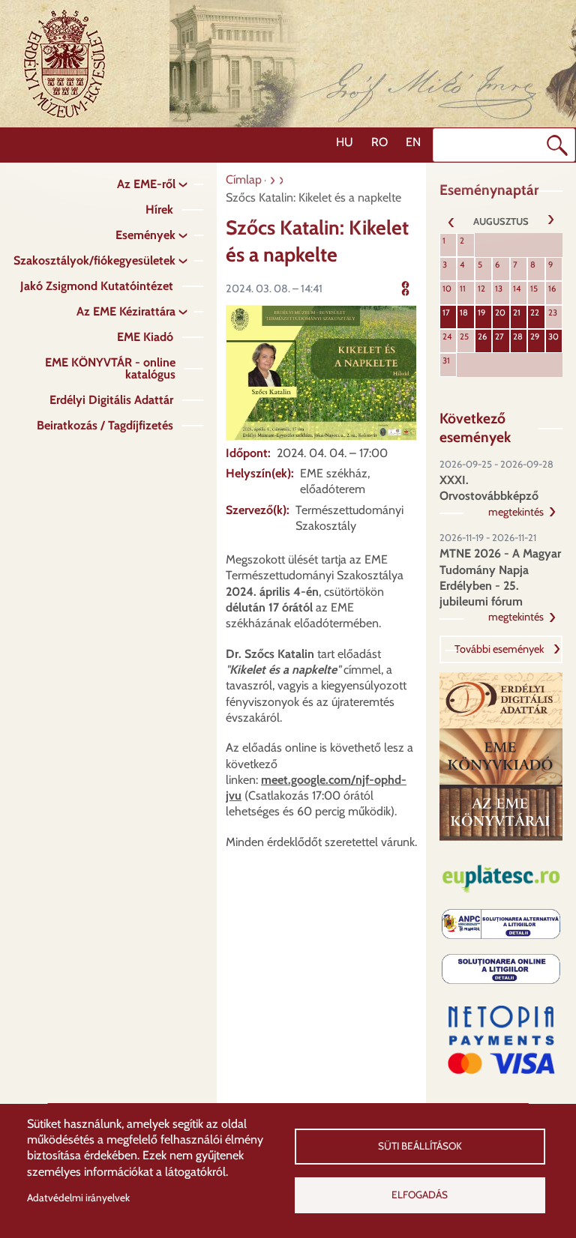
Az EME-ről (146, 184)
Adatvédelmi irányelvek (78, 1198)
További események (499, 649)
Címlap (244, 179)
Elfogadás (420, 1195)
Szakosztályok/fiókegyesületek (95, 260)
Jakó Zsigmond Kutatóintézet (96, 286)
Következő (550, 221)
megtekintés (516, 512)
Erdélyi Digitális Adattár (111, 400)
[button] (321, 371)
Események (146, 235)
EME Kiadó (145, 337)
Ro (379, 142)
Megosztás (428, 287)
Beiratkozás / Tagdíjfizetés (105, 425)
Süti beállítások (420, 1146)
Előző (452, 221)
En (413, 142)
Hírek (159, 209)
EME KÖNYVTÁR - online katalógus (110, 368)
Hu (344, 142)
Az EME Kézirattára (126, 311)
